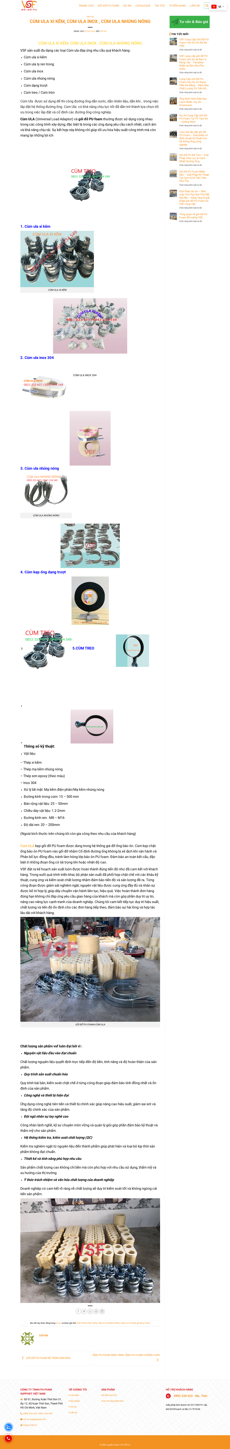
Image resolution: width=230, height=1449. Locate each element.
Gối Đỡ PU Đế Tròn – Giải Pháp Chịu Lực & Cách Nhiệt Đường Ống (194, 158)
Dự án (127, 5)
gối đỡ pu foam (143, 1323)
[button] (207, 6)
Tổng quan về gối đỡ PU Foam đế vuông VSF (193, 216)
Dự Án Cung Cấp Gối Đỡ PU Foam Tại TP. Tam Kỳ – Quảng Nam (193, 118)
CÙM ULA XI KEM (128, 1323)
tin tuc (90, 17)
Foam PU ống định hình (112, 1401)
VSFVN (103, 31)
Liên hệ (195, 5)
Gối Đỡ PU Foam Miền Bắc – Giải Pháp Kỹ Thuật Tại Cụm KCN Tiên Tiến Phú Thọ (194, 176)
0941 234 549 (45, 1413)
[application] (90, 184)
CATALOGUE (143, 5)
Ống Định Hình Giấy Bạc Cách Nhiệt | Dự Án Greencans (193, 102)
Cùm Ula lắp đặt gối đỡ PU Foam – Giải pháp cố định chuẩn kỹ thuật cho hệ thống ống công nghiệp (193, 138)
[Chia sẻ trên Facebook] (78, 1311)
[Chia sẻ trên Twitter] (84, 1311)
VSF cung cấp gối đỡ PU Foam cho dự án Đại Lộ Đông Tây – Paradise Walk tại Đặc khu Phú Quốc (193, 62)
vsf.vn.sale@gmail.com (34, 1419)
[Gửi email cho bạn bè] (90, 1311)
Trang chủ (86, 5)
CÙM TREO (81, 1323)
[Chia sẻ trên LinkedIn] (102, 1311)
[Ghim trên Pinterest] (96, 1311)
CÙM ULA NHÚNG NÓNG (109, 1323)
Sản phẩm (75, 1401)
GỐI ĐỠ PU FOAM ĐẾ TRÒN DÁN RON (48, 1358)
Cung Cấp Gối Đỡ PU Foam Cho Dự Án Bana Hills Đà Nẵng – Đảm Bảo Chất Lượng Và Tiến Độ (194, 83)
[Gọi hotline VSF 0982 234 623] (8, 1438)
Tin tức (160, 5)
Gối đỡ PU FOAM (108, 5)
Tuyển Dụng (177, 5)
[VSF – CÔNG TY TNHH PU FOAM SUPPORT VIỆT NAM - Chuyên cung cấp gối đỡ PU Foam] (36, 5)
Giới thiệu (74, 1395)
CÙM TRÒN (92, 1323)
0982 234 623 (29, 1413)
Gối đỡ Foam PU (109, 1395)
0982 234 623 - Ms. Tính (189, 1396)
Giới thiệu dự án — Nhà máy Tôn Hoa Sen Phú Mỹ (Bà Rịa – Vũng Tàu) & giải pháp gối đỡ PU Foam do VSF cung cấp (194, 198)
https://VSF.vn (29, 1425)
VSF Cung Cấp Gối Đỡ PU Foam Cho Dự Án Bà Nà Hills (194, 42)
